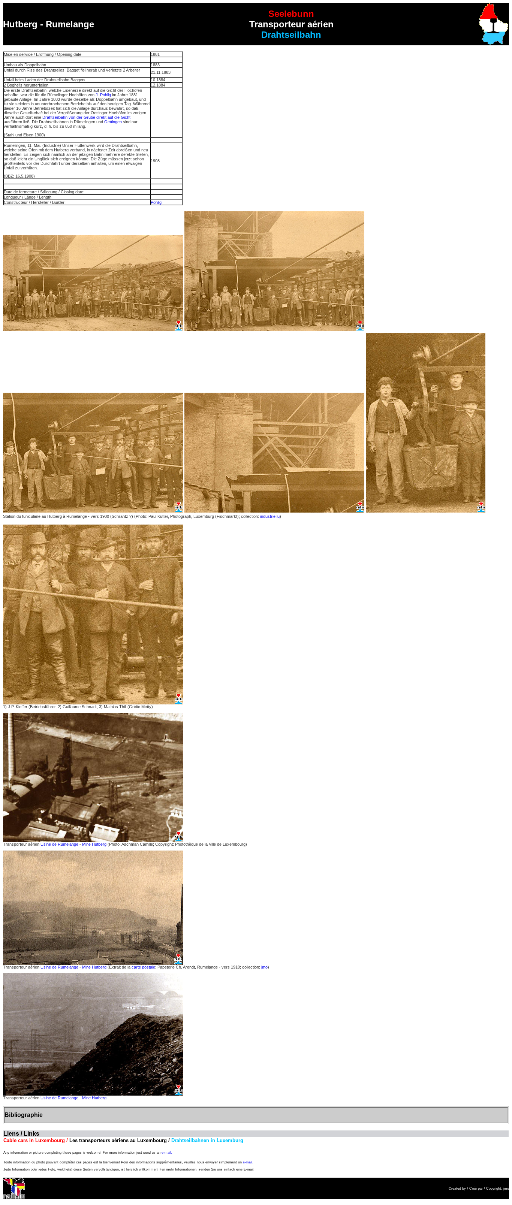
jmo (264, 967)
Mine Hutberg (94, 844)
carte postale (143, 967)
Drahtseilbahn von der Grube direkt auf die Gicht (86, 117)
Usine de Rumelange (59, 844)
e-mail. (167, 1152)
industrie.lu (270, 516)
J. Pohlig (103, 95)
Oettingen (113, 122)
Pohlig (156, 202)
